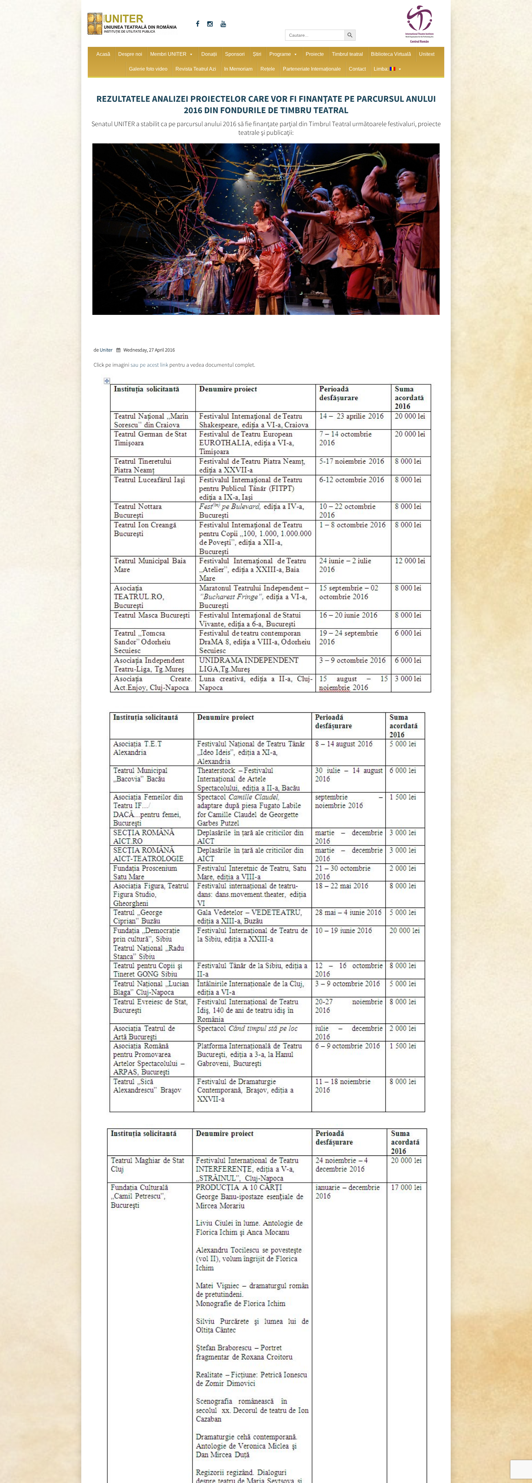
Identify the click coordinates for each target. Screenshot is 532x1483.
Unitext (426, 54)
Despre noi (130, 54)
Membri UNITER (168, 54)
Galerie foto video (148, 69)
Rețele (267, 69)
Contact (357, 69)
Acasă (103, 54)
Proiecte (315, 54)
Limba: (382, 69)
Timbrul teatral (347, 54)
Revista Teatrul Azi (195, 69)
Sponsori (235, 54)
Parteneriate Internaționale (312, 69)
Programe (280, 54)
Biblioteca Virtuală (391, 54)
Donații (209, 54)
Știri (257, 54)
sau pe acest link (149, 363)
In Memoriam (238, 69)
